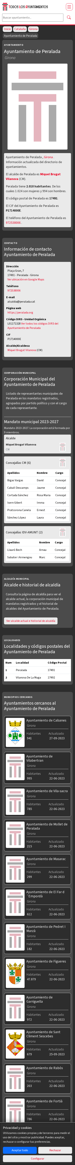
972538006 (13, 222)
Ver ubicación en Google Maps (25, 279)
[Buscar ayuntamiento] (69, 18)
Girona (33, 29)
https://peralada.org (20, 313)
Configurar (37, 1159)
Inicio (7, 29)
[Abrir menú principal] (69, 6)
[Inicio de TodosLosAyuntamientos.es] (32, 7)
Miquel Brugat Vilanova (22, 350)
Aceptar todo (20, 1150)
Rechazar (55, 1150)
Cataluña (20, 29)
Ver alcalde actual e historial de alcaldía (30, 621)
